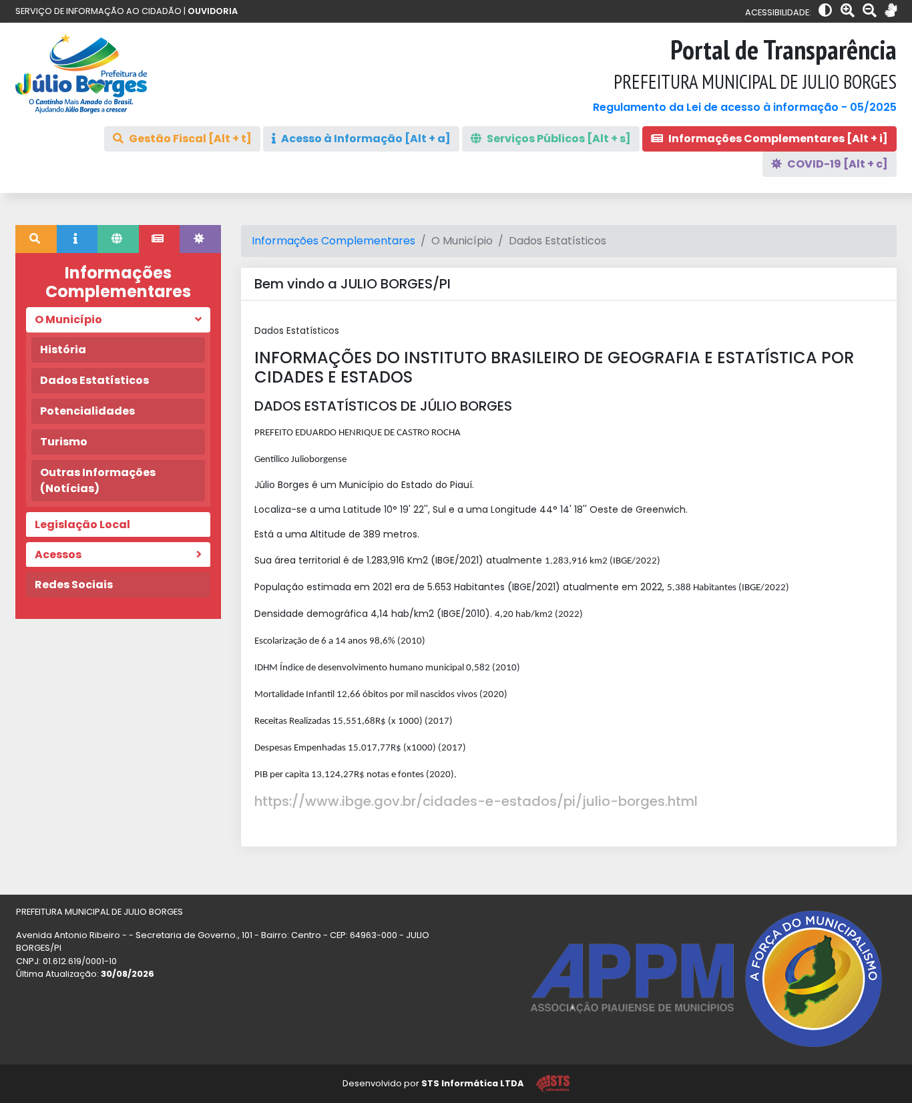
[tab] (36, 239)
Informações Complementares (333, 240)
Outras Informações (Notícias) (98, 480)
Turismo (63, 441)
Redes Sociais (74, 584)
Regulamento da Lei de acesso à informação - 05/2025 (745, 107)
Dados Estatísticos (94, 380)
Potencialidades (87, 411)
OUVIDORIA (213, 11)
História (63, 349)
